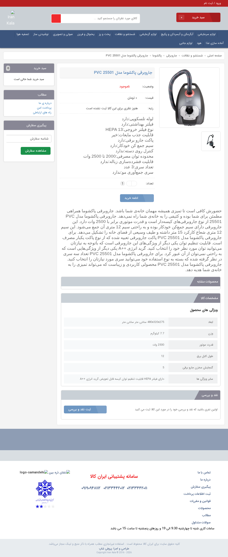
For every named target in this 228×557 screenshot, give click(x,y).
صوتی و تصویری (63, 34)
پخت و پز (104, 34)
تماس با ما (205, 472)
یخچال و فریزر (85, 34)
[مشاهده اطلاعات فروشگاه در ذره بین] (59, 472)
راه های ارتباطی (42, 112)
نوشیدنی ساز (41, 34)
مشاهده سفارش (35, 150)
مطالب (207, 515)
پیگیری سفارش (201, 486)
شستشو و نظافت (125, 34)
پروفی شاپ (105, 548)
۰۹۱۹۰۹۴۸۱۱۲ (90, 488)
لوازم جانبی (185, 43)
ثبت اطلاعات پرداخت (197, 493)
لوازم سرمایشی (207, 34)
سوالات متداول (202, 522)
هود (199, 43)
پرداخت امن (44, 107)
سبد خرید (193, 17)
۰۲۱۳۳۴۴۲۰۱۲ (114, 488)
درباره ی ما (45, 103)
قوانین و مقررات (201, 501)
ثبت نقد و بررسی (80, 409)
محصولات (205, 508)
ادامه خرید (131, 198)
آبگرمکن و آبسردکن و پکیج (177, 34)
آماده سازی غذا (215, 43)
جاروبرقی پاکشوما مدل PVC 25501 (123, 73)
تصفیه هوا (23, 34)
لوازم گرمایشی (148, 34)
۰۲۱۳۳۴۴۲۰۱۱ (137, 488)
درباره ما (206, 479)
